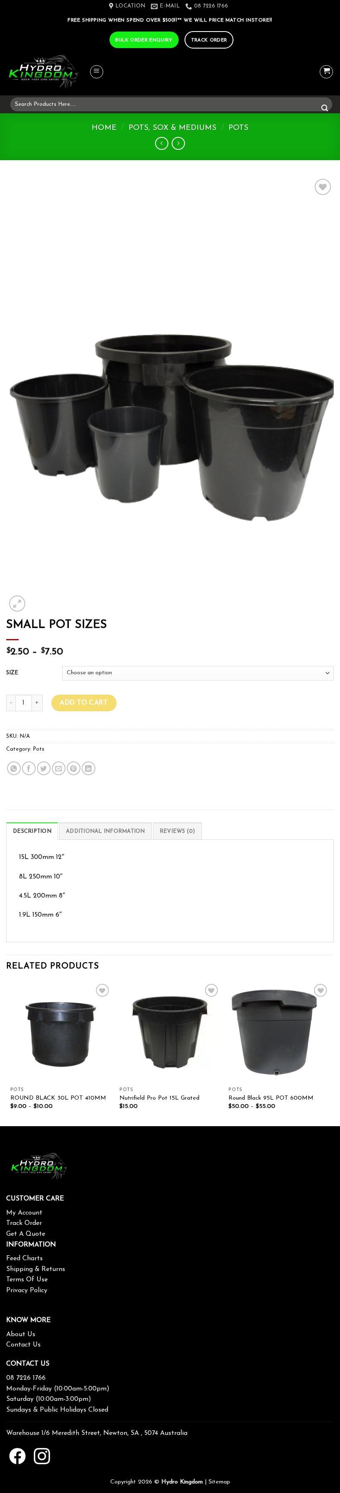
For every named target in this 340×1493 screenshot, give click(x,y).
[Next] (329, 1053)
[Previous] (11, 1053)
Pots (238, 128)
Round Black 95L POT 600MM (270, 1098)
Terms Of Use (27, 1279)
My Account (24, 1213)
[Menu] (96, 71)
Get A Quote (25, 1234)
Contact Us (23, 1345)
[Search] (325, 109)
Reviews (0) (177, 831)
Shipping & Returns (35, 1269)
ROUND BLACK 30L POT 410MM (58, 1098)
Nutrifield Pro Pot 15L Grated (159, 1098)
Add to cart (84, 703)
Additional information (105, 831)
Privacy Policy (26, 1290)
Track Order (24, 1223)
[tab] (32, 831)
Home (104, 128)
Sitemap (219, 1482)
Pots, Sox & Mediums (172, 128)
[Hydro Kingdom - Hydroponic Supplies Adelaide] (47, 72)
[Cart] (326, 71)
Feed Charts (24, 1258)
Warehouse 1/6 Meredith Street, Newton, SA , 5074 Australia (96, 1433)
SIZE (12, 673)
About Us (20, 1334)
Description (32, 831)
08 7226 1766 (26, 1378)
